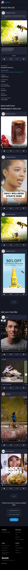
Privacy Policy (5, 548)
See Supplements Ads (14, 510)
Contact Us (18, 552)
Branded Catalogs (6, 532)
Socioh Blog (18, 532)
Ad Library (17, 537)
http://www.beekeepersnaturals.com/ (8, 48)
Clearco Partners (19, 548)
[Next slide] (26, 375)
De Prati (4, 359)
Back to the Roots (10, 451)
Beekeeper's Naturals (10, 12)
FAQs (16, 534)
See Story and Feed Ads (14, 514)
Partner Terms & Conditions (5, 553)
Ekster (7, 317)
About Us (17, 550)
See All (14, 302)
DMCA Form (4, 550)
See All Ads (14, 519)
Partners (17, 545)
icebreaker (8, 394)
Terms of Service (6, 545)
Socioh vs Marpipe (19, 539)
